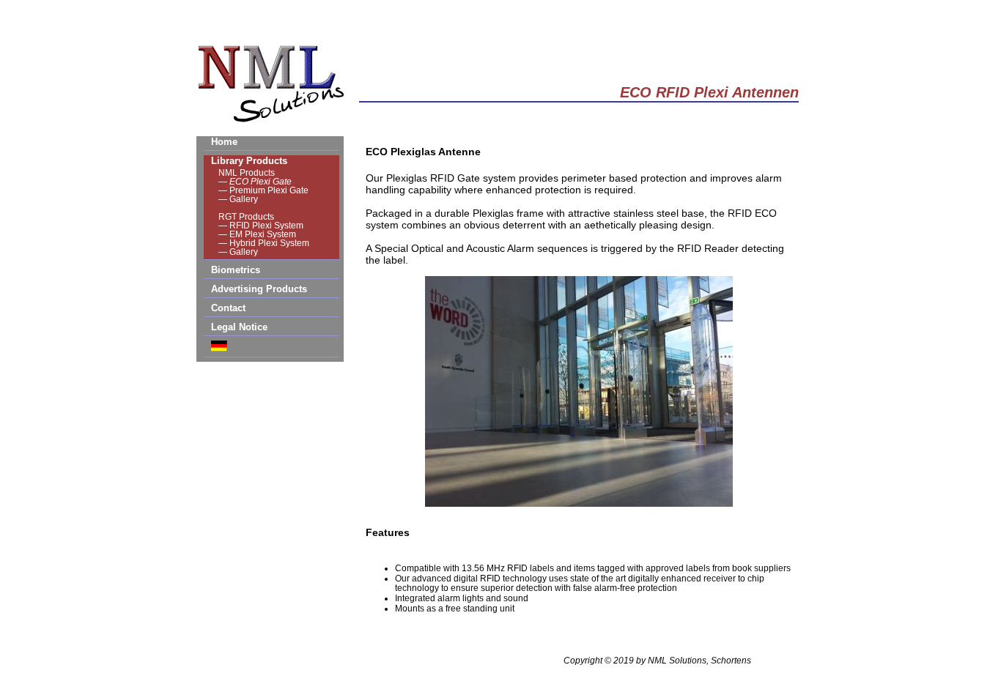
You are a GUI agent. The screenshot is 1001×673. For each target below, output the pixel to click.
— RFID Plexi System (260, 225)
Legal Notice (239, 326)
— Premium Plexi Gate (263, 190)
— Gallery (238, 199)
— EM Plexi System (257, 234)
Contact (228, 307)
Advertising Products (259, 288)
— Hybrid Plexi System (263, 243)
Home (224, 141)
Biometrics (235, 269)
